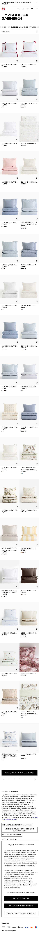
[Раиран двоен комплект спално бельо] (10, 248)
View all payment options (9, 930)
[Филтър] (36, 31)
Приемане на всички (21, 898)
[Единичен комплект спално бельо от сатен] (29, 48)
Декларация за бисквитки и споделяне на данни (21, 892)
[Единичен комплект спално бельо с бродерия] (10, 127)
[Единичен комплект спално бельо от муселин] (29, 165)
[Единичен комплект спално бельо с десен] (10, 494)
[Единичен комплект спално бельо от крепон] (29, 329)
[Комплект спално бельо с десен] (29, 451)
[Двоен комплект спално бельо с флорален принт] (10, 695)
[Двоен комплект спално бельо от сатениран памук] (10, 48)
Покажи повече (8, 839)
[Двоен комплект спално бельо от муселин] (29, 248)
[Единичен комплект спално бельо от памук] (10, 329)
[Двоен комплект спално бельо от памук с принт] (10, 451)
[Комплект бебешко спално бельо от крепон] (29, 127)
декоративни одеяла (10, 819)
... (24, 779)
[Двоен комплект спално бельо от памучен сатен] (10, 532)
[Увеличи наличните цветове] (3, 107)
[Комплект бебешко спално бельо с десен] (29, 695)
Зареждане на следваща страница (19, 773)
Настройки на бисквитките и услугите (21, 913)
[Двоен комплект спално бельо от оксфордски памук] (10, 87)
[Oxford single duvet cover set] (29, 370)
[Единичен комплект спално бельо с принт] (10, 657)
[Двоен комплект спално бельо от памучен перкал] (29, 206)
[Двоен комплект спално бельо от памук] (10, 206)
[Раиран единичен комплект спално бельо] (29, 87)
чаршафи (34, 817)
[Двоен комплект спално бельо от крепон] (10, 370)
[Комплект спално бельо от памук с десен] (29, 494)
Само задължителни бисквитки (21, 906)
